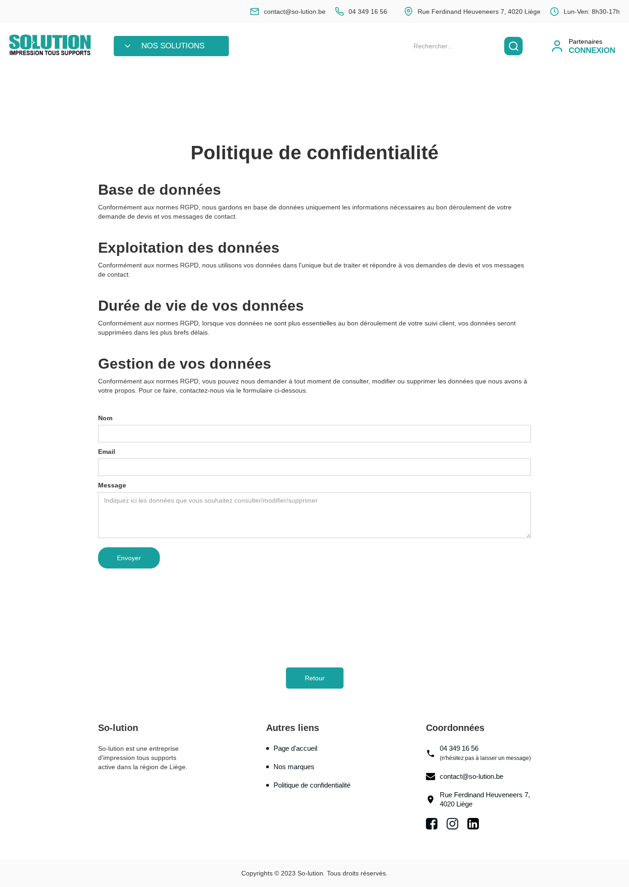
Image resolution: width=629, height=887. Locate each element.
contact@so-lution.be (471, 776)
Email (106, 451)
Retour (315, 678)
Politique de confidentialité (312, 785)
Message (112, 485)
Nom (105, 418)
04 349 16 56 (485, 752)
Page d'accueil (295, 748)
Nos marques (294, 767)
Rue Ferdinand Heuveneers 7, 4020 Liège (485, 799)
